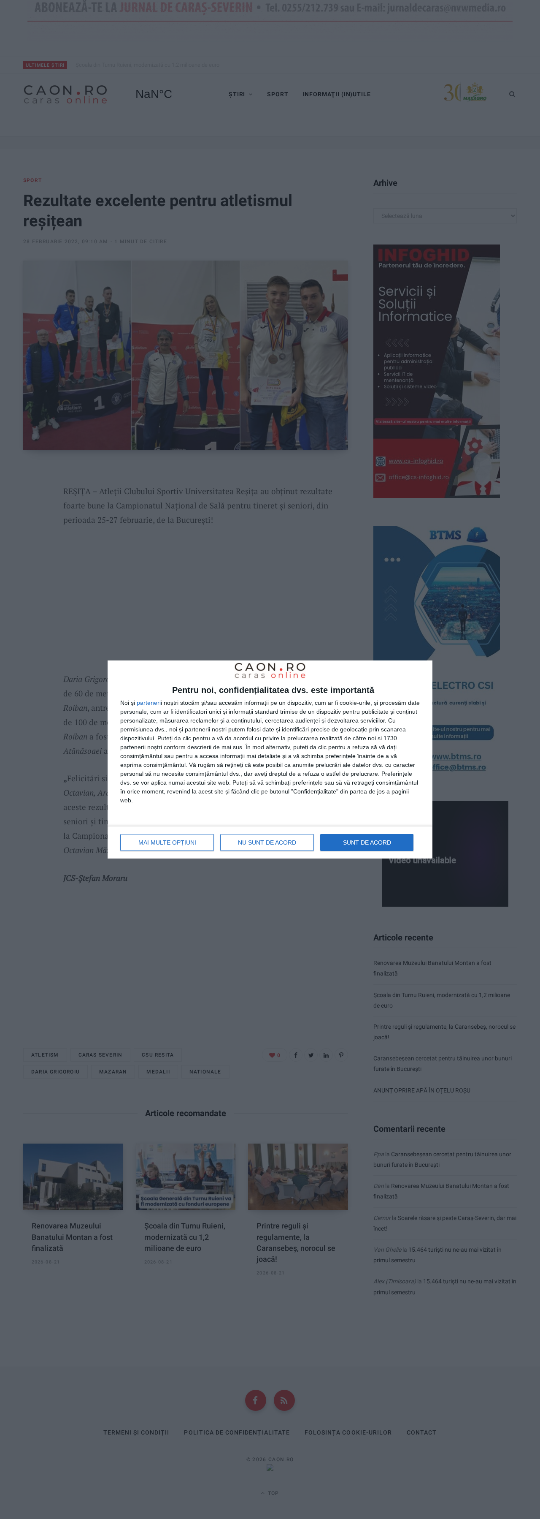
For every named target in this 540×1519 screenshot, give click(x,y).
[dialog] (270, 759)
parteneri (149, 703)
